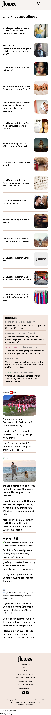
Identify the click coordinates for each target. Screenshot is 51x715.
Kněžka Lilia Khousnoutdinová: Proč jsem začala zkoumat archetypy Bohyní (17, 49)
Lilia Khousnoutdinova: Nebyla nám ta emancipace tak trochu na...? (16, 183)
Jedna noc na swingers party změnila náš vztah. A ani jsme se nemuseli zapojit (25, 352)
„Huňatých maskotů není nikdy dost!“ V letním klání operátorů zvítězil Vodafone (19, 565)
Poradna (9, 322)
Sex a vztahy (12, 347)
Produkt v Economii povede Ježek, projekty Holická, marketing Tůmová (17, 553)
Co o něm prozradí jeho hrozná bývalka (14, 202)
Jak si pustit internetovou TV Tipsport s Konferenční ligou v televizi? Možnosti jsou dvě (19, 622)
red (18, 359)
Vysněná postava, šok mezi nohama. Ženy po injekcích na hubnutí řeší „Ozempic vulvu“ (22, 378)
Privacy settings (6, 713)
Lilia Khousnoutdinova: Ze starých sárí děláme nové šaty (15, 297)
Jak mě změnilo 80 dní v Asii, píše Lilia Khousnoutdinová (17, 240)
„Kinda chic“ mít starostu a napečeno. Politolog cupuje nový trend (17, 434)
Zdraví (8, 372)
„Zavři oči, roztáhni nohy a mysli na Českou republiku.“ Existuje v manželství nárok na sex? (24, 339)
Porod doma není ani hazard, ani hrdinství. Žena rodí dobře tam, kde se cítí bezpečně (17, 106)
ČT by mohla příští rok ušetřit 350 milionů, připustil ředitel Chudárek (18, 578)
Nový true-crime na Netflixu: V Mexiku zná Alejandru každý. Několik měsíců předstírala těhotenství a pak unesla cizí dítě (19, 508)
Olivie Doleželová (25, 322)
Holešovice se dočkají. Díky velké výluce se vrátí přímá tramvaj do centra (18, 446)
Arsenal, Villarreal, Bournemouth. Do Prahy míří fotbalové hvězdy (18, 422)
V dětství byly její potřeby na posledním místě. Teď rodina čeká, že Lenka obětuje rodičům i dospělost (25, 364)
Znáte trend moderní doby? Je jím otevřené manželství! (16, 87)
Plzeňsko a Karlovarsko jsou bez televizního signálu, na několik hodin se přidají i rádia (19, 634)
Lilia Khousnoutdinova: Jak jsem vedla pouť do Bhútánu (17, 278)
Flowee (11, 4)
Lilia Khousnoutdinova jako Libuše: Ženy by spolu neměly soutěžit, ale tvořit (16, 30)
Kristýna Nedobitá (23, 372)
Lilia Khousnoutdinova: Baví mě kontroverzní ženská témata (16, 126)
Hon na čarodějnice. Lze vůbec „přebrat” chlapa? (15, 145)
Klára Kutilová (29, 347)
